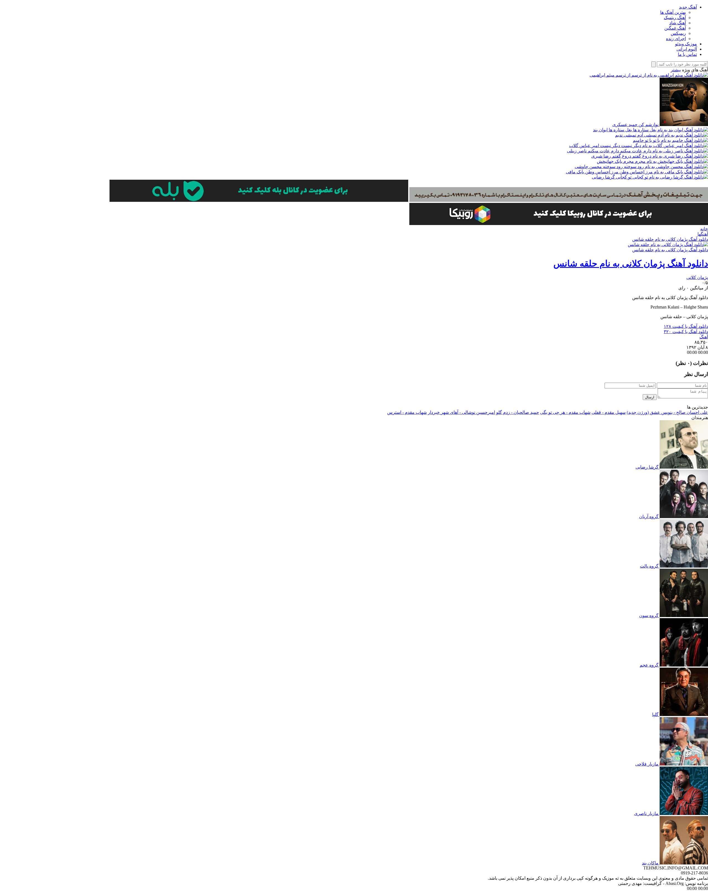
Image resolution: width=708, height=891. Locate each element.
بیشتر (676, 69)
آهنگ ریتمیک (675, 17)
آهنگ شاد (677, 22)
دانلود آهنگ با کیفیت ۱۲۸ (686, 326)
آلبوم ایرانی (686, 49)
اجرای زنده (676, 38)
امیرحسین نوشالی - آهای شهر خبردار (461, 412)
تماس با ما (687, 54)
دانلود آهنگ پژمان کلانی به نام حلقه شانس (670, 239)
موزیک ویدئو (686, 43)
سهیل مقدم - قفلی (609, 412)
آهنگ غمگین (675, 28)
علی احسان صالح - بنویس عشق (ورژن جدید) (667, 412)
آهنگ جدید (688, 7)
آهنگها (702, 234)
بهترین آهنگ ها (673, 12)
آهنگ (703, 337)
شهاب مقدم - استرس (407, 412)
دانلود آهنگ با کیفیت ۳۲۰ (686, 331)
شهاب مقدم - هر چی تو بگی (565, 412)
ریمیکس (678, 33)
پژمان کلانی (697, 277)
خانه (704, 228)
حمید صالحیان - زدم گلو (517, 412)
